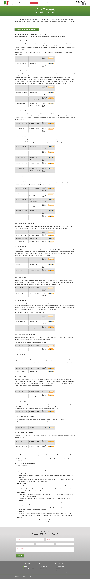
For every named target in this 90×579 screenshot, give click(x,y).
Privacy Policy (32, 576)
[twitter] (85, 4)
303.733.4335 (81, 2)
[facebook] (83, 4)
